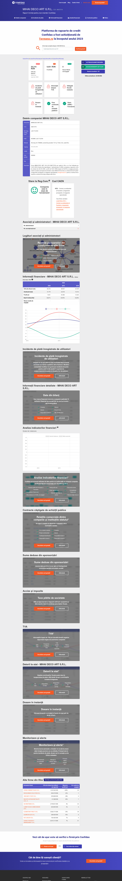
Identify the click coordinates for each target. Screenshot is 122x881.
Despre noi (25, 866)
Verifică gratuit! (80, 49)
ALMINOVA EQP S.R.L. (29, 800)
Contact (25, 874)
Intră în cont (86, 2)
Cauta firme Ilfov (46, 58)
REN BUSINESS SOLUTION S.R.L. (32, 778)
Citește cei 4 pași (48, 832)
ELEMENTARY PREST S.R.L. (31, 797)
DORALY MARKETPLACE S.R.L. (32, 775)
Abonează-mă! (94, 874)
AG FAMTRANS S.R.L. (29, 789)
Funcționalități (26, 869)
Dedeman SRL (85, 880)
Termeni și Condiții (27, 876)
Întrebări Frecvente (47, 879)
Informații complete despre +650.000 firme (53, 46)
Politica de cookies (27, 879)
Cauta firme (26, 58)
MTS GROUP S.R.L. (28, 803)
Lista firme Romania (35, 58)
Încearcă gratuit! (99, 2)
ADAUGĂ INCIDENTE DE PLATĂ (94, 67)
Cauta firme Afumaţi (58, 58)
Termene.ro (46, 38)
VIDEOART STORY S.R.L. (30, 781)
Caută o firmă (76, 2)
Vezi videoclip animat (72, 832)
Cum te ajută (62, 2)
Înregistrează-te (62, 172)
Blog (69, 2)
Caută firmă (45, 871)
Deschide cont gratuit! (44, 266)
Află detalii (62, 266)
